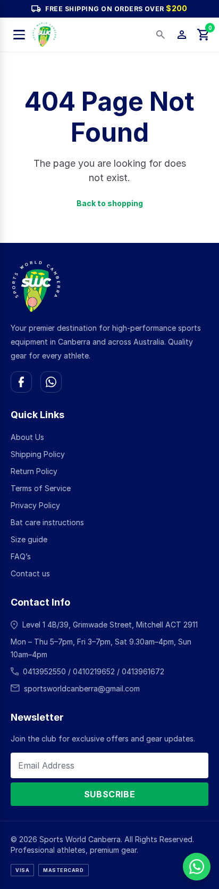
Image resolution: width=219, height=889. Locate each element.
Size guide (29, 539)
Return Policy (34, 471)
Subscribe (110, 794)
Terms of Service (41, 488)
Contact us (30, 573)
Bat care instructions (47, 522)
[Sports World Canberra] (44, 34)
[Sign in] (181, 34)
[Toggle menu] (19, 34)
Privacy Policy (35, 505)
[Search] (160, 34)
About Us (27, 437)
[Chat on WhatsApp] (51, 382)
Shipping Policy (38, 454)
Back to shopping (110, 203)
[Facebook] (21, 382)
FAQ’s (21, 556)
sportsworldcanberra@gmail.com (82, 688)
